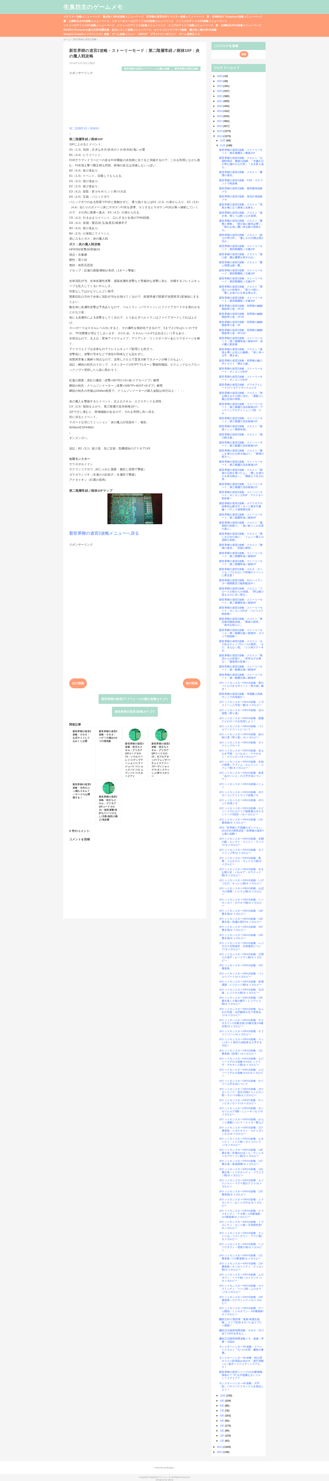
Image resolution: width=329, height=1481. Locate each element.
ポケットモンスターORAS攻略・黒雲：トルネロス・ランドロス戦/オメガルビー (240, 861)
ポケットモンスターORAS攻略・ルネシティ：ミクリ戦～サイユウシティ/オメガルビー (241, 1141)
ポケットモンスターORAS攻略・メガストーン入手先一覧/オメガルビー (241, 703)
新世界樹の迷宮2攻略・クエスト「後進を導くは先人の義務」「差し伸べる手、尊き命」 (241, 352)
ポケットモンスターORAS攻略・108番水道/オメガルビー (241, 912)
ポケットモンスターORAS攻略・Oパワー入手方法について (241, 1082)
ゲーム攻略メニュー (124, 34)
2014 (220, 136)
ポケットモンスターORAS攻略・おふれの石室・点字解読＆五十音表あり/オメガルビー (241, 1012)
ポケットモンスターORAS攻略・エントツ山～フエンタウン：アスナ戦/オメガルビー (241, 1236)
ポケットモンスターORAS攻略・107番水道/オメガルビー (241, 928)
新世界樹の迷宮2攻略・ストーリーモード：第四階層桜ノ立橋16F (241, 299)
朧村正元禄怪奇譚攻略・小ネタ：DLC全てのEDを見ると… (241, 1332)
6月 (222, 1415)
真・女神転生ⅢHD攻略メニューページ (86, 21)
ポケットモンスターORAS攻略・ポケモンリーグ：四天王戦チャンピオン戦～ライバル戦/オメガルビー (241, 1092)
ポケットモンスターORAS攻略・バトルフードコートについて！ (241, 728)
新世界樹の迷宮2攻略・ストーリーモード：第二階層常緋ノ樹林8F (241, 555)
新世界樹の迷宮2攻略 (186, 68)
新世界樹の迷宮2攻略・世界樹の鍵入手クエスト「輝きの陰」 (241, 362)
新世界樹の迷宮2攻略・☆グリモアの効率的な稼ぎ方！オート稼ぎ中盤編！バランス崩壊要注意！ (241, 506)
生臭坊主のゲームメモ (93, 7)
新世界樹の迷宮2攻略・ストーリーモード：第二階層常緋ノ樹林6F (241, 601)
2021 (220, 101)
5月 (222, 1420)
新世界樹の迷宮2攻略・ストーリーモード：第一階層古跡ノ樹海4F (241, 668)
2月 (222, 1435)
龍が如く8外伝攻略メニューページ (123, 16)
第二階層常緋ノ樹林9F (84, 128)
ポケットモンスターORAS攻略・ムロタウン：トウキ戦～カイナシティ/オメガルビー (241, 1277)
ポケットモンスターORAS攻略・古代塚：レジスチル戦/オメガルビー (241, 991)
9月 (222, 1400)
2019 (220, 111)
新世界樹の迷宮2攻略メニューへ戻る (104, 533)
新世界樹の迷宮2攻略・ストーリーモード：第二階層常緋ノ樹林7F (241, 563)
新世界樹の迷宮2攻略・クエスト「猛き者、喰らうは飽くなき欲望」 (241, 214)
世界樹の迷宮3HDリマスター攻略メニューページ (175, 16)
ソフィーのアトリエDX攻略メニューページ (88, 25)
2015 (220, 131)
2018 (220, 116)
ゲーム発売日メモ (189, 34)
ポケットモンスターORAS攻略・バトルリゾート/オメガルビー (241, 975)
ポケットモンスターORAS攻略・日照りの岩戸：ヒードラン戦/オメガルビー (241, 957)
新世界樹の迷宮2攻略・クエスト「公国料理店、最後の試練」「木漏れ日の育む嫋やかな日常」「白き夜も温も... (241, 162)
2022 (220, 96)
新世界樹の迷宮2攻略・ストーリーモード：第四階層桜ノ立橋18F (241, 272)
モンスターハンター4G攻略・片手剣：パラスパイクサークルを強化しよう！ (241, 1386)
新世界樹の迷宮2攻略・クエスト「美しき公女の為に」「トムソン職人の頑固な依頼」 (241, 536)
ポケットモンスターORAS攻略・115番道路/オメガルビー (241, 821)
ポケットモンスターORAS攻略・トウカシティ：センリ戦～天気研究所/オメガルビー (241, 1224)
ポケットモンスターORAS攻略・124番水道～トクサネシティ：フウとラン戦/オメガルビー (241, 1172)
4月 (222, 1425)
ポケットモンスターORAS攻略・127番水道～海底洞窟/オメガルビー (241, 1162)
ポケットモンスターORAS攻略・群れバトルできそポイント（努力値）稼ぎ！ (241, 685)
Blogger (170, 1468)
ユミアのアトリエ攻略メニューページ (190, 25)
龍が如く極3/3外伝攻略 (203, 29)
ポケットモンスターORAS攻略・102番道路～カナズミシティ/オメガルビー (241, 1300)
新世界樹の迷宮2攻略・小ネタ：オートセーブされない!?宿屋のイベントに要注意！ (241, 572)
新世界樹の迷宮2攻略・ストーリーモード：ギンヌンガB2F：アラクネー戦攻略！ (241, 495)
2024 (220, 86)
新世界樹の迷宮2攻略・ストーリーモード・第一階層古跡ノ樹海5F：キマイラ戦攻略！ (241, 633)
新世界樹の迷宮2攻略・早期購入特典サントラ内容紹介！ (241, 695)
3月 (222, 1430)
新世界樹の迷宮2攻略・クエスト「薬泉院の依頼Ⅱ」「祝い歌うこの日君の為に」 (241, 525)
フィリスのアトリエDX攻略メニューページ (201, 21)
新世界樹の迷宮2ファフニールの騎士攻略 (147, 68)
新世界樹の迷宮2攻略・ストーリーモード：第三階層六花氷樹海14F (241, 420)
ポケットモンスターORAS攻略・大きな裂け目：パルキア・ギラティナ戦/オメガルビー (241, 872)
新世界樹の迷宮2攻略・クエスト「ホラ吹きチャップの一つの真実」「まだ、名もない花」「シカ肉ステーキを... (241, 646)
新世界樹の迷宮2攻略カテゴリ (135, 711)
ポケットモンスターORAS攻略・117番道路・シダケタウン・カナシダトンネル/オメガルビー (241, 1130)
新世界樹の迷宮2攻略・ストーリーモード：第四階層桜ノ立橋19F (241, 248)
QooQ (170, 1480)
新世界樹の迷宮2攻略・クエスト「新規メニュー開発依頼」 (241, 428)
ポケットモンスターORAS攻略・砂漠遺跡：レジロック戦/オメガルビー (241, 983)
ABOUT (143, 34)
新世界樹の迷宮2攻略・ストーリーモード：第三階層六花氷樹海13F (241, 444)
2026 (220, 76)
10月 (223, 1395)
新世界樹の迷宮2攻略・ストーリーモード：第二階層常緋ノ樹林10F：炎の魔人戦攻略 (241, 341)
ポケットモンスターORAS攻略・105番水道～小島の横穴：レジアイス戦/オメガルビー (241, 1000)
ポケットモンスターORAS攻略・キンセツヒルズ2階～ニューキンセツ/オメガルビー (241, 1111)
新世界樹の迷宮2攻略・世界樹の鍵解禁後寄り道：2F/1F (241, 307)
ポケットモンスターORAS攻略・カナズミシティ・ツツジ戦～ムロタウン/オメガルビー (241, 1288)
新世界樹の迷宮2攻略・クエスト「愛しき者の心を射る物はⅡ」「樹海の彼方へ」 (241, 453)
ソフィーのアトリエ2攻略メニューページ (141, 25)
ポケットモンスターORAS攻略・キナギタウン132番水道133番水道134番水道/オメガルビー (241, 1023)
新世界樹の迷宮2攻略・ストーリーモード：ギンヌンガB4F (241, 370)
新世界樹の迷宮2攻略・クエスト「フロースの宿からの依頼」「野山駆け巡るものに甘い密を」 (241, 591)
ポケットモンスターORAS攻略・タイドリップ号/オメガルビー (241, 851)
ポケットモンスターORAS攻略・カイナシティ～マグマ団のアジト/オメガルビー (241, 1183)
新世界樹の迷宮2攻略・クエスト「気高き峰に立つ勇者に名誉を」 (241, 206)
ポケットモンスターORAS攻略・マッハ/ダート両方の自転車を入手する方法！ (241, 1042)
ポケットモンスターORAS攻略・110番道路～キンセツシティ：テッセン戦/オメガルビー (241, 1266)
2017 (220, 121)
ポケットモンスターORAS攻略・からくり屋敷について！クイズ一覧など (241, 1121)
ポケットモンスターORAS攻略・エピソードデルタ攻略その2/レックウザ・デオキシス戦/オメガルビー (241, 1061)
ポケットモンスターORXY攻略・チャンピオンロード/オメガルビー (241, 1102)
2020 (220, 106)
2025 (220, 81)
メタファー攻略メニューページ (81, 16)
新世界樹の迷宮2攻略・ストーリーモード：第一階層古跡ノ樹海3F (241, 676)
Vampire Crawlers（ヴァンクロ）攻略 (86, 34)
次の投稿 (78, 683)
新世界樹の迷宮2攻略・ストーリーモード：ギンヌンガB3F (241, 378)
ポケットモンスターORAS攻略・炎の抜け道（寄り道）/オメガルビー (241, 736)
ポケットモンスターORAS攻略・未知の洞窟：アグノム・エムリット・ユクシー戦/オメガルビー (241, 764)
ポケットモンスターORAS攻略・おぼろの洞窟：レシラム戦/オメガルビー (241, 891)
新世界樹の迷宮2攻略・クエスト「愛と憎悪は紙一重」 (241, 264)
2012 (220, 1452)
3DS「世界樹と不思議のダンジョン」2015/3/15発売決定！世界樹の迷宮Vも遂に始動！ (241, 830)
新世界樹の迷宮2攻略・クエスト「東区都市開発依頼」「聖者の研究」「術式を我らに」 (241, 621)
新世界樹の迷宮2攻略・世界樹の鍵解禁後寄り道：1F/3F (241, 315)
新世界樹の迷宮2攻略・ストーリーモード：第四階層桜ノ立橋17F (241, 280)
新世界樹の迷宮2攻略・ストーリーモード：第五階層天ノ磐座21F (241, 151)
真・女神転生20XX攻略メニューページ (238, 25)
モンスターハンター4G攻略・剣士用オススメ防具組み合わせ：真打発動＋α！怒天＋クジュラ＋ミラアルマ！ (241, 1362)
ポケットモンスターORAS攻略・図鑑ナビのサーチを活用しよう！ (241, 720)
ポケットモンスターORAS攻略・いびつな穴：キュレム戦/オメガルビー (241, 882)
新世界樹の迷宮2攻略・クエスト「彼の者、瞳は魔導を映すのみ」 (241, 256)
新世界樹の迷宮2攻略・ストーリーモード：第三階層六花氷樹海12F (241, 463)
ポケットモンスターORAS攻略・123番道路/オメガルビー (241, 1193)
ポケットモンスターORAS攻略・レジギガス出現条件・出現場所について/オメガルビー (241, 946)
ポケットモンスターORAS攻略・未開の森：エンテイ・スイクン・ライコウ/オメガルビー (241, 841)
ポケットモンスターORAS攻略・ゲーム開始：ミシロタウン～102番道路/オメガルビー (241, 1311)
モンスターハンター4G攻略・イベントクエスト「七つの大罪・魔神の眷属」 (241, 1349)
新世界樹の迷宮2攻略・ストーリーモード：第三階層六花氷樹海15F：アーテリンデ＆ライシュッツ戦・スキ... (241, 409)
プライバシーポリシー (163, 34)
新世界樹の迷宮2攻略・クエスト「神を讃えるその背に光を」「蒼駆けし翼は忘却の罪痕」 (241, 395)
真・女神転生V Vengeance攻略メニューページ (234, 16)
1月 (222, 1440)
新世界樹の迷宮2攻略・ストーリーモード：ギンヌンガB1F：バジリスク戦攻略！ (241, 610)
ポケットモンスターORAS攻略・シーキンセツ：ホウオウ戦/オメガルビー (241, 902)
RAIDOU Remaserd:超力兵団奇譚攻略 (86, 29)
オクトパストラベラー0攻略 (170, 29)
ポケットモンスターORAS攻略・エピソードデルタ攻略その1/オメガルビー (241, 1072)
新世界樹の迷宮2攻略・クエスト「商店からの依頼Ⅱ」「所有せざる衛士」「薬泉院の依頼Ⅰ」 (241, 658)
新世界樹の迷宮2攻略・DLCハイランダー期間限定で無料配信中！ (241, 582)
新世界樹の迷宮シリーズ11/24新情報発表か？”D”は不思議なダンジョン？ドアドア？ (240, 1375)
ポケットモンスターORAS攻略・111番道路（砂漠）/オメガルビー (241, 1052)
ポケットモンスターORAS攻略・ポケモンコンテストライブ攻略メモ (241, 794)
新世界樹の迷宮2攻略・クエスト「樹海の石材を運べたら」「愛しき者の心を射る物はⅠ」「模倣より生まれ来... (241, 474)
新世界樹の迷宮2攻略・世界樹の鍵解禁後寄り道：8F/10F (241, 332)
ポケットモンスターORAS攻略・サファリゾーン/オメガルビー (241, 1033)
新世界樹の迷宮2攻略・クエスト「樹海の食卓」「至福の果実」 (241, 546)
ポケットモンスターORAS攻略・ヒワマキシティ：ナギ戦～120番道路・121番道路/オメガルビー (241, 1213)
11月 (223, 145)
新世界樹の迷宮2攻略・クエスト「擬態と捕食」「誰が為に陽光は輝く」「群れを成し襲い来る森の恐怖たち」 (241, 225)
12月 (223, 140)
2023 (220, 91)
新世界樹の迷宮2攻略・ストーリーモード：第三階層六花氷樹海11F (241, 486)
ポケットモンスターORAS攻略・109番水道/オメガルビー (241, 937)
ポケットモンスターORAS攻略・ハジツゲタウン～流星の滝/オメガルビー (241, 1247)
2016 (220, 126)
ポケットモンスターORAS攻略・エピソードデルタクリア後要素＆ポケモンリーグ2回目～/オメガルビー (241, 811)
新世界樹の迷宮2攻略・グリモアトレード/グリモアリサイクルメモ (241, 386)
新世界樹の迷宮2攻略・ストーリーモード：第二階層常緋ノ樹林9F (241, 516)
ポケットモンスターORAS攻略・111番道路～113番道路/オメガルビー (241, 1257)
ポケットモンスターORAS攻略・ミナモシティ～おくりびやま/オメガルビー (241, 1202)
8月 (222, 1405)
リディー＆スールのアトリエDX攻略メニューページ (142, 21)
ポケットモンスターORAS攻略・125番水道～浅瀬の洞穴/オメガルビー (241, 920)
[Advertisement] (134, 99)
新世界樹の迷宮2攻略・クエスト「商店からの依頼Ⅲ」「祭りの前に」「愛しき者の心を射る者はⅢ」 (241, 289)
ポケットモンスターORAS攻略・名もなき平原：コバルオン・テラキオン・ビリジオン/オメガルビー (241, 753)
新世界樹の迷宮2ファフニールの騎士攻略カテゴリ (134, 699)
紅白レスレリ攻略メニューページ (131, 29)
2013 (220, 1446)
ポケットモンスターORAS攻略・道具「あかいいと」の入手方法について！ (241, 775)
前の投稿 (192, 683)
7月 (222, 1410)
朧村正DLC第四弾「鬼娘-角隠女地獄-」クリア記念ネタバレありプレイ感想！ (240, 1322)
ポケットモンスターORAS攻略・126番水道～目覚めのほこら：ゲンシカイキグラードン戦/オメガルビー (241, 1152)
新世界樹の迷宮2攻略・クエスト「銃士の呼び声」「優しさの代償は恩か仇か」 (241, 237)
